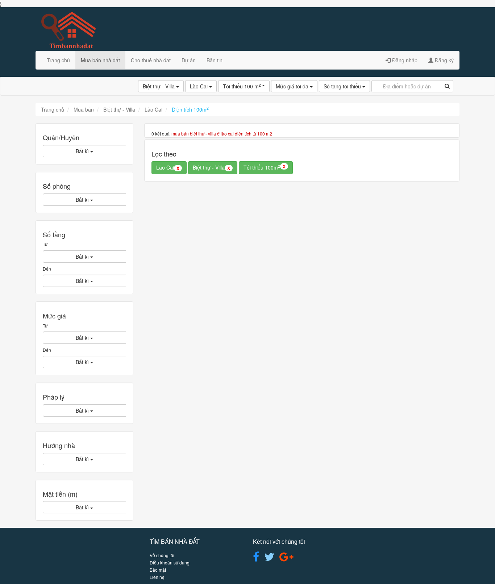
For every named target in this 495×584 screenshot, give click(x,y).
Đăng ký (443, 60)
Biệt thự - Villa (159, 86)
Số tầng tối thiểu (343, 86)
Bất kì (83, 151)
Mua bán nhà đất (100, 60)
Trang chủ (58, 60)
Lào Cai (199, 86)
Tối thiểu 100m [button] (265, 167)
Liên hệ (157, 577)
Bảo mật (158, 570)
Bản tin (214, 60)
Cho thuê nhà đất (151, 60)
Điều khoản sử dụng (170, 562)
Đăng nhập (404, 60)
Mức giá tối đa (293, 86)
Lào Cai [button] (167, 167)
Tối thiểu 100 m (242, 86)
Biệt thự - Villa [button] (211, 167)
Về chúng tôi (162, 555)
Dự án (189, 60)
